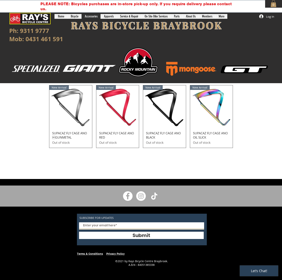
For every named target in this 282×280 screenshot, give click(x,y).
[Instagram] (141, 196)
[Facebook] (128, 196)
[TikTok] (154, 196)
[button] (273, 3)
